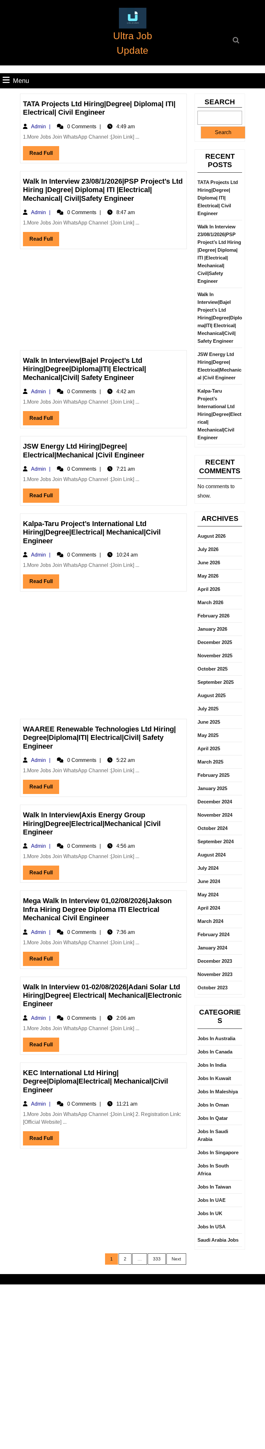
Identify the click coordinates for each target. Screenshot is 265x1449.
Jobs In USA (211, 1226)
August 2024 (211, 854)
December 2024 (214, 801)
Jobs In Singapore (217, 1152)
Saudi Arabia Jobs (217, 1240)
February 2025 (213, 775)
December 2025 (214, 642)
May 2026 (207, 576)
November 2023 (214, 974)
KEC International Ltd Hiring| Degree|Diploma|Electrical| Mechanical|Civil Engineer (95, 1081)
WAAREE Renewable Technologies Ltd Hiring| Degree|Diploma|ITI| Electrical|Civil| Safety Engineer (99, 737)
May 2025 (207, 735)
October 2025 (212, 669)
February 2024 (213, 934)
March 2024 (210, 921)
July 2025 (207, 708)
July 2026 (207, 549)
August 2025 (211, 695)
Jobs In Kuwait (214, 1078)
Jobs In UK (209, 1213)
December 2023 (214, 961)
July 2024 (207, 868)
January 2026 (212, 629)
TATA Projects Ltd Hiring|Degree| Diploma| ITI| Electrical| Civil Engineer (99, 108)
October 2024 (212, 828)
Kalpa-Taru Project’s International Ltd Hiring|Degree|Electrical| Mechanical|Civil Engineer (92, 532)
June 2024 (208, 881)
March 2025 (210, 762)
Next (176, 1258)
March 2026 (210, 602)
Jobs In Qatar (212, 1118)
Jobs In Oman (213, 1105)
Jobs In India (211, 1065)
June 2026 (208, 562)
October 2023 (212, 987)
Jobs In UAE (211, 1200)
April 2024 (208, 908)
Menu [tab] (21, 80)
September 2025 (215, 682)
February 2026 (213, 615)
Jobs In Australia (216, 1038)
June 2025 (208, 722)
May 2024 (207, 894)
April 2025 (208, 748)
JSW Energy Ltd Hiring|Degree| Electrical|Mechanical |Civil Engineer (83, 450)
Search (220, 102)
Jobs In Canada (214, 1051)
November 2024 (214, 815)
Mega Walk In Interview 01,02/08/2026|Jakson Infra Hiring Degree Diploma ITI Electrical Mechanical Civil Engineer (97, 909)
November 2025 (214, 655)
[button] (132, 18)
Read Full (44, 155)
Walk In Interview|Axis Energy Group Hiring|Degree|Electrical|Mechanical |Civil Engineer (92, 823)
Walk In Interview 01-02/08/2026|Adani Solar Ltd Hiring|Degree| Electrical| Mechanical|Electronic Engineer (102, 995)
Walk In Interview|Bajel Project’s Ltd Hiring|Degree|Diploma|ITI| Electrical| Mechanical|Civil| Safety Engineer (84, 369)
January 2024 (212, 947)
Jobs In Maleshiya (217, 1091)
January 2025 (212, 788)
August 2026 (211, 536)
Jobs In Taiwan (214, 1187)
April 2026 (208, 589)
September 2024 (215, 841)
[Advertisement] (103, 302)
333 (157, 1258)
